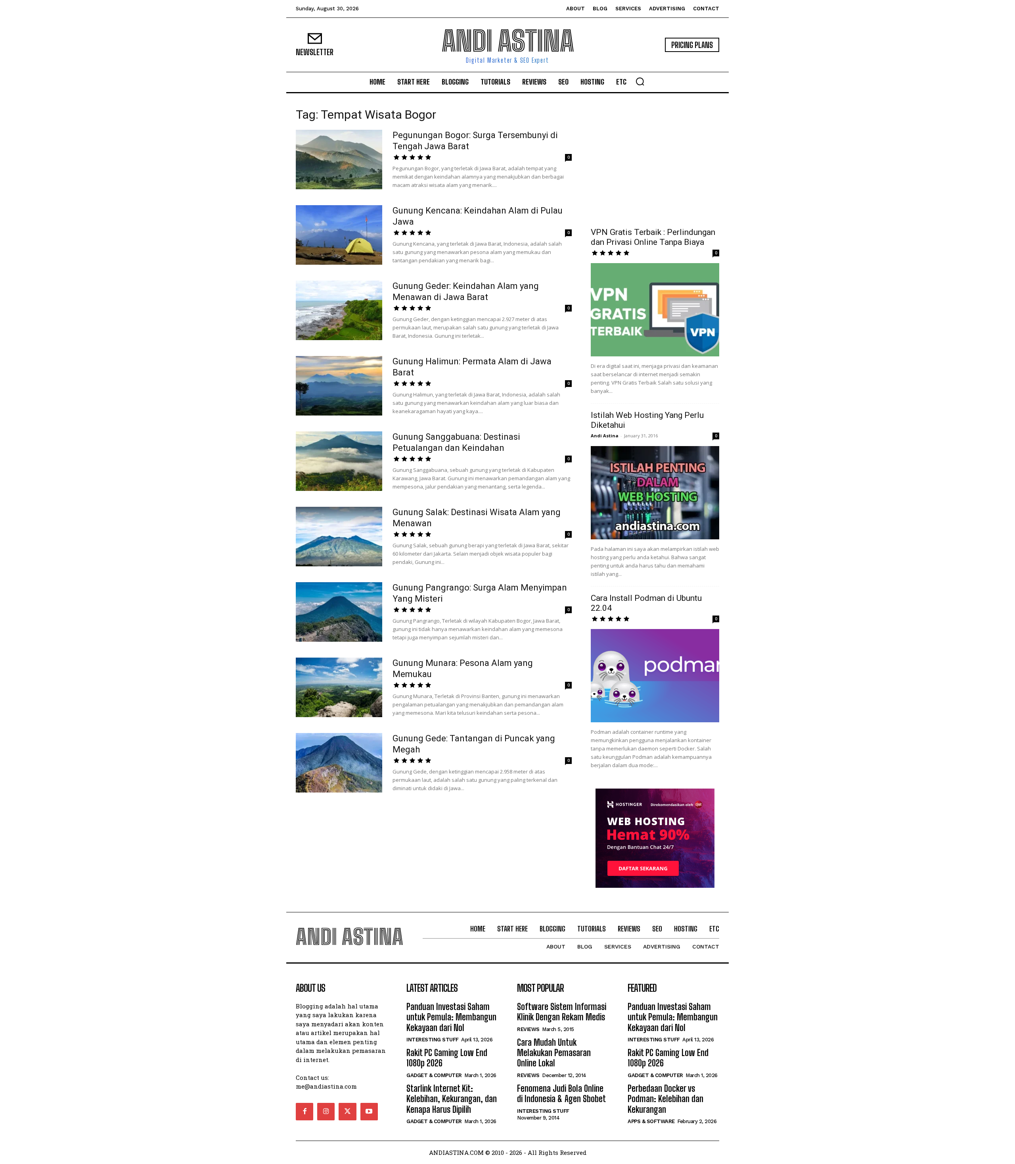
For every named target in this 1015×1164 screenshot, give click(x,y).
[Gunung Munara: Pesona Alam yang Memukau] (339, 687)
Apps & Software (651, 1121)
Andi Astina (605, 436)
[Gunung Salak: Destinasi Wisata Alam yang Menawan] (339, 536)
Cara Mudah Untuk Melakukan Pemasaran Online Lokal (554, 1053)
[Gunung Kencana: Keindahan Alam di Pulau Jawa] (339, 235)
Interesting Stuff (432, 1040)
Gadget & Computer (434, 1075)
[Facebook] (304, 1111)
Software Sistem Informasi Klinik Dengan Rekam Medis (561, 1011)
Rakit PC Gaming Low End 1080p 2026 (446, 1057)
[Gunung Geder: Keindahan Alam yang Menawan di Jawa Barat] (339, 310)
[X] (347, 1111)
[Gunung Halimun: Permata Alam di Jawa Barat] (339, 386)
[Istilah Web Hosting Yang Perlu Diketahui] (655, 492)
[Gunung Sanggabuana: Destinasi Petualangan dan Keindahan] (339, 461)
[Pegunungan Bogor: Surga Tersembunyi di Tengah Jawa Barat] (339, 159)
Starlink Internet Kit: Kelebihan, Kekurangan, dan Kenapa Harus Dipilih (451, 1099)
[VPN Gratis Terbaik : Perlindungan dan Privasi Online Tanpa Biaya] (655, 309)
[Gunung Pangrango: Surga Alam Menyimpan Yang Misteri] (339, 612)
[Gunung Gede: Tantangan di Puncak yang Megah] (339, 763)
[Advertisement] (655, 160)
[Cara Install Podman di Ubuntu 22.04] (655, 675)
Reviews (528, 1029)
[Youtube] (369, 1111)
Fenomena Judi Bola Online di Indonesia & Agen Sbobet (561, 1093)
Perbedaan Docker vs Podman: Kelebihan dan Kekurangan (665, 1099)
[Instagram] (326, 1111)
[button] (639, 81)
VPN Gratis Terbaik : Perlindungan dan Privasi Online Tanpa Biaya (653, 237)
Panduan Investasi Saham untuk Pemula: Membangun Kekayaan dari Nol (451, 1017)
